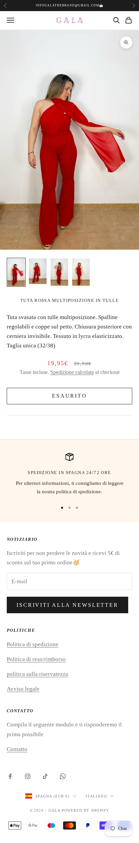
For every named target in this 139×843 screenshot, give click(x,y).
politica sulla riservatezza (37, 674)
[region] (69, 474)
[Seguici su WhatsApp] (62, 776)
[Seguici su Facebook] (10, 776)
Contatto (17, 749)
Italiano (96, 796)
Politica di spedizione (32, 644)
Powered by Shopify (86, 810)
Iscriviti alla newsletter (67, 605)
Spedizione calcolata (72, 372)
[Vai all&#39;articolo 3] (59, 272)
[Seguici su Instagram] (27, 776)
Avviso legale (23, 689)
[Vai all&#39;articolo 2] (37, 271)
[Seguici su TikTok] (45, 776)
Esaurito (69, 396)
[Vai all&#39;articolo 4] (81, 272)
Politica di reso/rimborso (36, 659)
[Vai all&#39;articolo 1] (16, 272)
